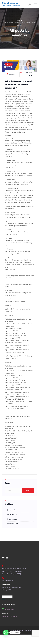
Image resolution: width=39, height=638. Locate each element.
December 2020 (12, 519)
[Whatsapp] (6, 632)
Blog (10, 64)
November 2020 (12, 524)
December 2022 (12, 514)
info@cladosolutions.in (9, 616)
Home (18, 20)
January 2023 (11, 510)
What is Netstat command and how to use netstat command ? (19, 24)
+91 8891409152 (7, 581)
